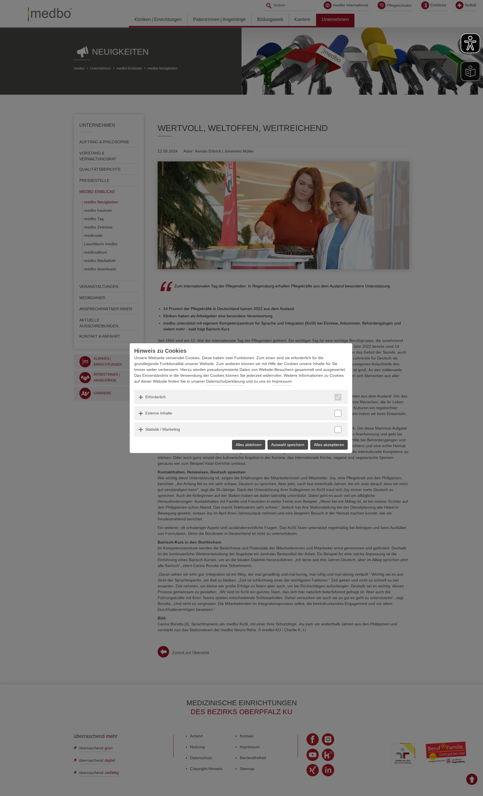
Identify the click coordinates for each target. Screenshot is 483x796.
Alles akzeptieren (329, 444)
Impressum (282, 381)
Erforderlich (155, 397)
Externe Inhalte (158, 413)
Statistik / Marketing (162, 429)
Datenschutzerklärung (225, 381)
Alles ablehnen (249, 444)
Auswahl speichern (287, 444)
